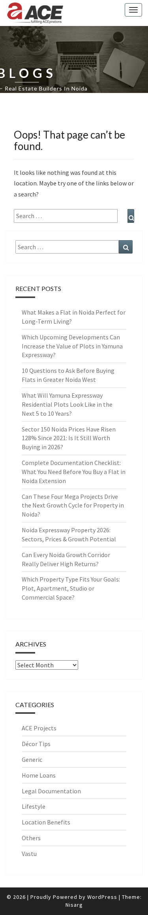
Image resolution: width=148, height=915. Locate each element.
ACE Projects (39, 728)
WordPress (102, 896)
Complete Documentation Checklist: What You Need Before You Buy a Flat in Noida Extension (74, 472)
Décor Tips (36, 744)
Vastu (29, 854)
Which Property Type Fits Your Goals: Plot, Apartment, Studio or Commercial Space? (71, 588)
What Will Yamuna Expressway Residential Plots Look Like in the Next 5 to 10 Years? (67, 404)
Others (31, 838)
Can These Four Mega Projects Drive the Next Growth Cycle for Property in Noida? (73, 506)
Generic (32, 759)
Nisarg (74, 904)
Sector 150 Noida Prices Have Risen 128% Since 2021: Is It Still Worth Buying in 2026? (69, 438)
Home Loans (39, 775)
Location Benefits (46, 822)
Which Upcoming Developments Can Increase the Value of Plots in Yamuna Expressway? (72, 346)
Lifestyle (33, 806)
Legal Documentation (51, 791)
